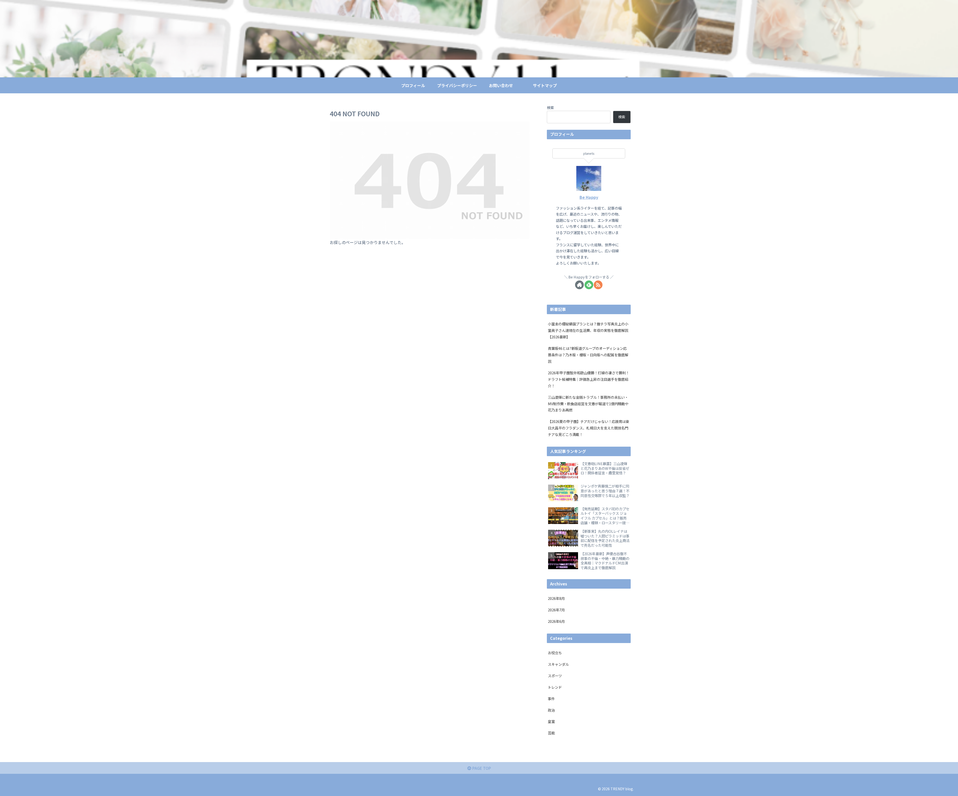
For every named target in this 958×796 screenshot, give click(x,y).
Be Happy (589, 197)
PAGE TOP (481, 768)
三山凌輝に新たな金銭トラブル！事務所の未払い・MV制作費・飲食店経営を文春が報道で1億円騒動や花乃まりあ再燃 (588, 404)
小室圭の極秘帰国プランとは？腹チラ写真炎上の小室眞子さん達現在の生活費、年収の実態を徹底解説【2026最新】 (588, 330)
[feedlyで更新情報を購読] (589, 284)
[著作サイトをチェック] (579, 284)
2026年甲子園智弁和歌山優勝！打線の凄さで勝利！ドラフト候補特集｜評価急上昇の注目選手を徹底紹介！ (588, 379)
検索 (550, 107)
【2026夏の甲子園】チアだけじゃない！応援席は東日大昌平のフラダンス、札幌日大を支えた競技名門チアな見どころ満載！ (588, 428)
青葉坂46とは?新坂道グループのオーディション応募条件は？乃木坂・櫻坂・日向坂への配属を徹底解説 (588, 355)
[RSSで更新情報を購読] (598, 284)
